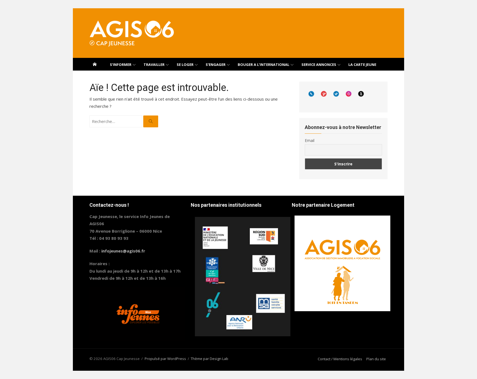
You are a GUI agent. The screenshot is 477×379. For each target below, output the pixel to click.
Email (309, 140)
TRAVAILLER (154, 64)
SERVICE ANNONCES (318, 64)
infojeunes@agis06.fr (123, 251)
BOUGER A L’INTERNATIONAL (263, 64)
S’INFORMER (120, 64)
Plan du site (376, 358)
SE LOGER (185, 64)
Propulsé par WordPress (165, 358)
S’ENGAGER (216, 64)
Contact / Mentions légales (340, 358)
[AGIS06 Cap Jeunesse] (94, 64)
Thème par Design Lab (209, 358)
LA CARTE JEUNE (362, 64)
